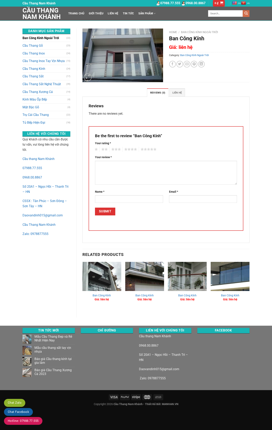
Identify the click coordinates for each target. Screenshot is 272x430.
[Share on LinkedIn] (201, 64)
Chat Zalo (15, 402)
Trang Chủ (76, 13)
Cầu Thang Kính (34, 69)
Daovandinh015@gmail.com (43, 215)
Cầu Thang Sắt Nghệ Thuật (42, 84)
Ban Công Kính (102, 295)
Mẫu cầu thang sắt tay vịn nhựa (52, 349)
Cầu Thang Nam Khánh (42, 13)
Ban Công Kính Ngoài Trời (41, 38)
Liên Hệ (113, 13)
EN (239, 3)
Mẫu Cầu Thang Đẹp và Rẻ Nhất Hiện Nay (53, 338)
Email (173, 191)
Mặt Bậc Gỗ (31, 107)
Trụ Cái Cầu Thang (36, 115)
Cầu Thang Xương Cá (38, 92)
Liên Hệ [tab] (177, 92)
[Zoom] (88, 77)
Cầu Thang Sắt (33, 76)
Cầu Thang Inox (34, 53)
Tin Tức (128, 13)
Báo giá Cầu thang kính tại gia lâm (53, 361)
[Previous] (83, 286)
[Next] (249, 286)
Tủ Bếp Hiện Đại (34, 122)
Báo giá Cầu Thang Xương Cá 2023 (53, 372)
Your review (103, 157)
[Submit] (246, 13)
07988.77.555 (32, 168)
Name (99, 191)
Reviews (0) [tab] (157, 92)
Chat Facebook (18, 412)
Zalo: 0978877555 (35, 234)
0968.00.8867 (32, 177)
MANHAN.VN (170, 404)
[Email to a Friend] (187, 64)
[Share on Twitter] (179, 64)
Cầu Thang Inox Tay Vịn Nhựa (44, 61)
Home (173, 32)
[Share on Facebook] (172, 64)
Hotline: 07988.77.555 (23, 421)
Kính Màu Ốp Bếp (35, 99)
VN (248, 3)
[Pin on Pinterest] (194, 64)
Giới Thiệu (96, 13)
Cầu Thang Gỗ (33, 45)
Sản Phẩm (145, 13)
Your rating (103, 143)
